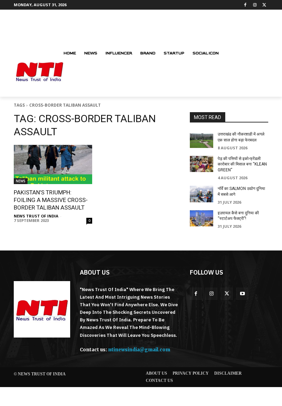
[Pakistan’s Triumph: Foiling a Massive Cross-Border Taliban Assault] (53, 164)
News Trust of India (36, 215)
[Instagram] (255, 5)
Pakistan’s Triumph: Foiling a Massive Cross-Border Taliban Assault (51, 200)
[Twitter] (264, 5)
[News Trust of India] (42, 309)
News (20, 181)
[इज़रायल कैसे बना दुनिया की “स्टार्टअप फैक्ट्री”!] (201, 218)
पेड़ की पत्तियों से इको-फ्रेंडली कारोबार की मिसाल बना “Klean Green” (242, 164)
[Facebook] (245, 5)
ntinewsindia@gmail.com (139, 350)
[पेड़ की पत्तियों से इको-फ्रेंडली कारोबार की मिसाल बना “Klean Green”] (201, 164)
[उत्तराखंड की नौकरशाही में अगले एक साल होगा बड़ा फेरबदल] (201, 139)
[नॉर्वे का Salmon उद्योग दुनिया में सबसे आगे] (201, 194)
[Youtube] (242, 294)
